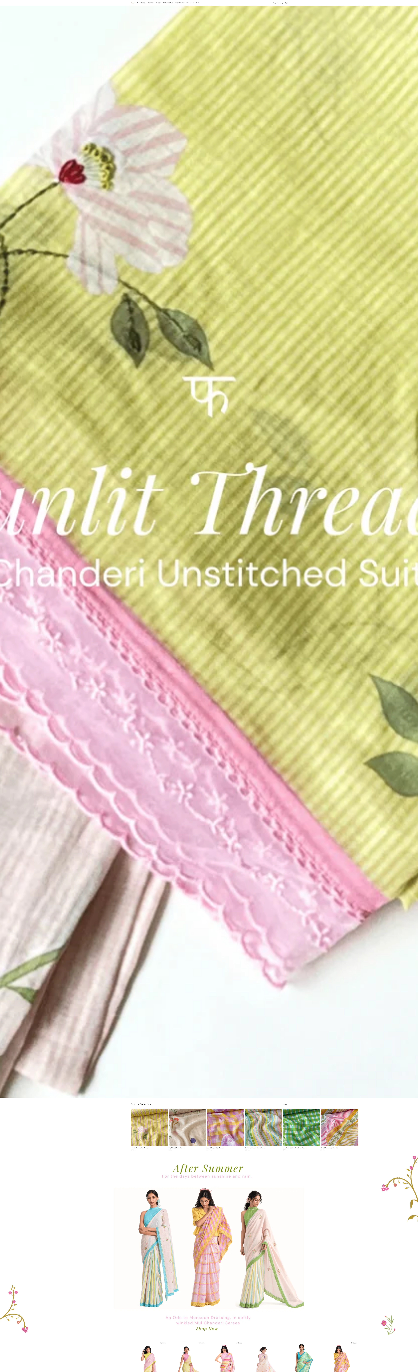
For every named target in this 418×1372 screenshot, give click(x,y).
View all (285, 1104)
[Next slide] (285, 1129)
